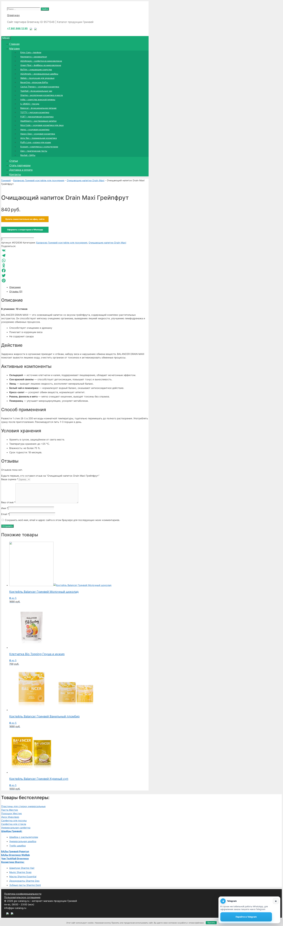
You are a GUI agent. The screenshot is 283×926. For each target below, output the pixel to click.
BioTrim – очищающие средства (36, 69)
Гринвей (6, 180)
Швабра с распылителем (23, 837)
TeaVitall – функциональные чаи (36, 91)
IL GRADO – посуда (29, 104)
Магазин (14, 48)
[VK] (75, 250)
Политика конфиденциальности (22, 893)
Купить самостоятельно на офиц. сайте (25, 219)
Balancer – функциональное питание (38, 108)
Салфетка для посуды (14, 820)
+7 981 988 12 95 (17, 28)
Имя (4, 508)
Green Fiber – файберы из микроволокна (40, 65)
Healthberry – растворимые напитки (38, 121)
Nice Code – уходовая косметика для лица (42, 125)
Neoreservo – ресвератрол (33, 56)
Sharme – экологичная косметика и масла (41, 95)
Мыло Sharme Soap (20, 872)
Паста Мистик (9, 809)
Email (5, 514)
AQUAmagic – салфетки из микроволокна (41, 61)
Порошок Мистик (11, 813)
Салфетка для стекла (13, 824)
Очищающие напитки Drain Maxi (85, 180)
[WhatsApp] (75, 260)
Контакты (15, 174)
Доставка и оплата (21, 169)
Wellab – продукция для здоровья (37, 78)
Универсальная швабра (22, 841)
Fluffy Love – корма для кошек (35, 142)
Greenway (13, 15)
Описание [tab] (15, 287)
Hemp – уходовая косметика (34, 129)
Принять (211, 922)
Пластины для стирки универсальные (23, 806)
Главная (14, 44)
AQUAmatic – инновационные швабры (39, 74)
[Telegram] (75, 255)
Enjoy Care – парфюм (30, 52)
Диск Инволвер (10, 816)
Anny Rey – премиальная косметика (38, 138)
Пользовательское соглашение (22, 897)
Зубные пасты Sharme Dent (25, 885)
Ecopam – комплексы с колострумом (39, 146)
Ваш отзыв (8, 502)
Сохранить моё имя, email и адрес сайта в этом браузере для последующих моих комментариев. (62, 520)
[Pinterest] (75, 280)
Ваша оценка (9, 479)
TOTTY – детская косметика (34, 112)
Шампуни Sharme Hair (21, 867)
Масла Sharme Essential (22, 876)
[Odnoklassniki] (75, 265)
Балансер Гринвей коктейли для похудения (38, 180)
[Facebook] (75, 270)
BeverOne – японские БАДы (34, 82)
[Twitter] (75, 275)
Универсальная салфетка (15, 827)
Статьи (13, 160)
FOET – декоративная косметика (37, 116)
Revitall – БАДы (27, 155)
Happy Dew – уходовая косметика (37, 134)
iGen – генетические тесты (33, 151)
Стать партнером (20, 165)
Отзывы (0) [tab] (15, 291)
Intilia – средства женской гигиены (37, 99)
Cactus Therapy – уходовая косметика (39, 86)
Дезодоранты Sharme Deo (24, 880)
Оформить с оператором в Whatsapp (25, 229)
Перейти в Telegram (246, 916)
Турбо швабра (17, 845)
